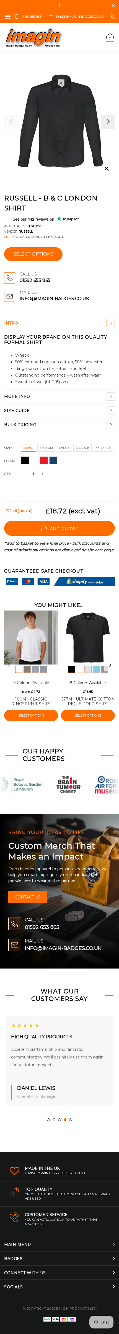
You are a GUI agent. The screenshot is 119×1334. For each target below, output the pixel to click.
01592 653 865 (35, 280)
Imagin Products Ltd (76, 1308)
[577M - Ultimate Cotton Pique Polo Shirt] (88, 638)
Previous (9, 665)
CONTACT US (28, 897)
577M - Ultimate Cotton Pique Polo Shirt (88, 701)
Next (110, 665)
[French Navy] (43, 669)
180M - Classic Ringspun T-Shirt (31, 701)
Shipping (11, 237)
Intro (11, 323)
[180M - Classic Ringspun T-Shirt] (31, 638)
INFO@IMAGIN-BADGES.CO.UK (54, 298)
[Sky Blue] (88, 669)
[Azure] (96, 669)
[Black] (27, 669)
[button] (48, 1119)
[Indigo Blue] (35, 669)
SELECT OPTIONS (33, 254)
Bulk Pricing (20, 424)
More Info (17, 396)
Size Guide (17, 410)
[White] (18, 669)
